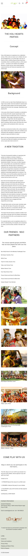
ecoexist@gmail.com (9, 510)
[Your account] (23, 3)
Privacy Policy (4, 543)
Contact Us (3, 538)
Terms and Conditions (6, 541)
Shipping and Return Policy (7, 546)
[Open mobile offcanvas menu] (2, 3)
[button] (27, 1)
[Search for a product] (19, 3)
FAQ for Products (5, 548)
